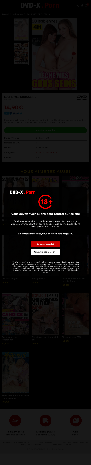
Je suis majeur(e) (45, 244)
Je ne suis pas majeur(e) (45, 252)
